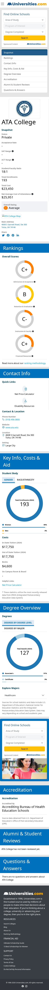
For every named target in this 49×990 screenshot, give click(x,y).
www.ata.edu (11, 427)
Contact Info (10, 63)
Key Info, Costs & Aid (14, 68)
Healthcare (10, 695)
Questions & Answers (14, 90)
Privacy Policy (8, 959)
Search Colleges (10, 924)
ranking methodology (34, 363)
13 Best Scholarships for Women (16, 946)
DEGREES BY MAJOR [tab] (14, 628)
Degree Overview (12, 74)
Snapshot (8, 52)
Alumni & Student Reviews (17, 84)
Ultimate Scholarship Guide (14, 943)
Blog (5, 927)
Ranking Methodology (12, 934)
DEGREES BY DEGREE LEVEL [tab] (18, 622)
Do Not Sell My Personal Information (17, 969)
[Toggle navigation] (2, 4)
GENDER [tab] (8, 479)
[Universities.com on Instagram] (26, 986)
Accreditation (10, 79)
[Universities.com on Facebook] (23, 986)
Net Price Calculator (12, 585)
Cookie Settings (9, 966)
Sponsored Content (11, 44)
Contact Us (8, 955)
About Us (7, 930)
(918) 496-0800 (12, 419)
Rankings (8, 58)
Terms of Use (8, 962)
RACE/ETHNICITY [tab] (25, 479)
